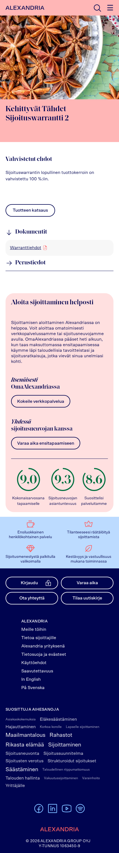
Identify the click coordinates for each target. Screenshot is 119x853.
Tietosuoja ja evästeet (43, 654)
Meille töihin (33, 629)
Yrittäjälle (15, 785)
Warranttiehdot (25, 247)
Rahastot (61, 735)
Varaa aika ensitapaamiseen (45, 443)
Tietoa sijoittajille (38, 638)
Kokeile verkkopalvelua (40, 401)
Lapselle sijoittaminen (82, 726)
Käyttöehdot (33, 662)
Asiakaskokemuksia (21, 719)
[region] (59, 247)
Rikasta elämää (25, 745)
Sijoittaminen (64, 745)
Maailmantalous (25, 735)
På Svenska (33, 687)
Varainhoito (91, 778)
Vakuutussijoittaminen (61, 778)
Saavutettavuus (37, 671)
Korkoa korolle (51, 726)
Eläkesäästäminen (58, 719)
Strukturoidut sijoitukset (72, 761)
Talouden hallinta (23, 778)
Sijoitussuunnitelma (63, 753)
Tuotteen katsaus (30, 211)
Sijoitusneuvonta (22, 753)
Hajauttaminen (21, 727)
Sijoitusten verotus (24, 761)
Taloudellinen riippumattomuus (66, 769)
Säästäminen (22, 769)
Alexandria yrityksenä (43, 646)
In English (31, 679)
